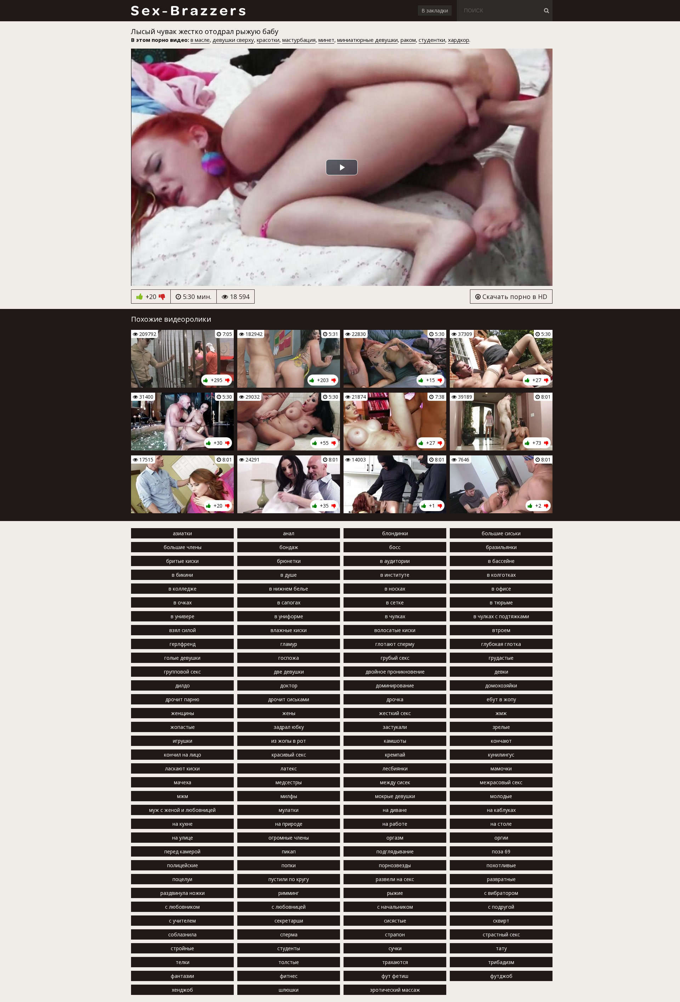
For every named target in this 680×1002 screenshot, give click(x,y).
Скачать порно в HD (514, 296)
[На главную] (188, 10)
